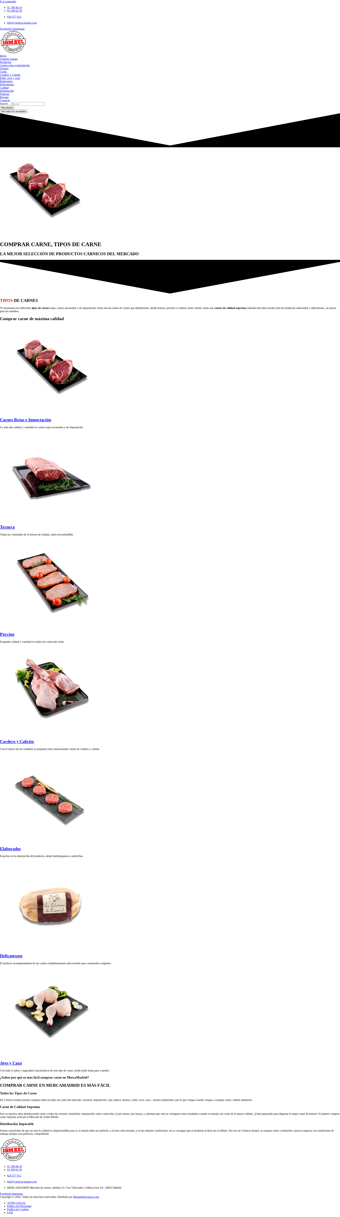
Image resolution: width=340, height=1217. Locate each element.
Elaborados (10, 848)
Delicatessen (11, 955)
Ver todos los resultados (13, 111)
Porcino (7, 634)
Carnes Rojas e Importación (25, 419)
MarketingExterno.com (86, 1196)
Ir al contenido (8, 1)
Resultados (7, 107)
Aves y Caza (11, 1063)
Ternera (7, 527)
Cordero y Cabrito (17, 741)
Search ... (5, 103)
